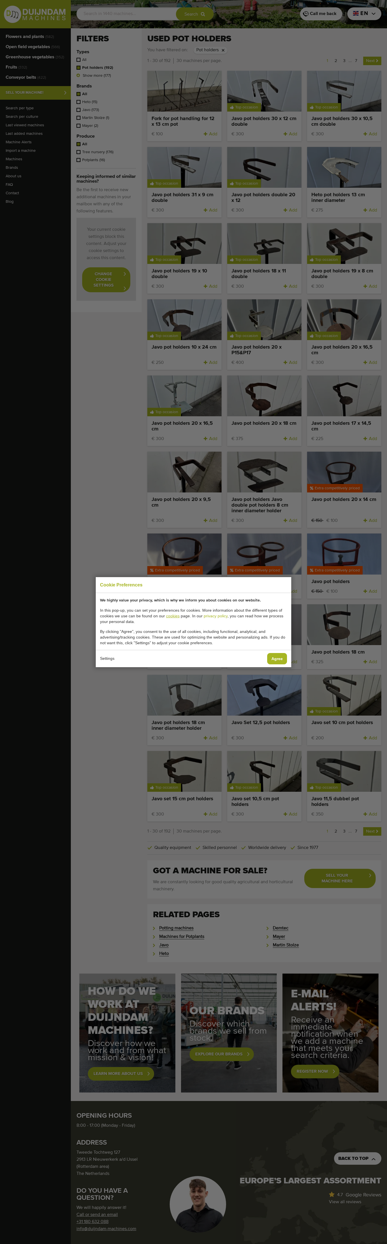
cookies (173, 616)
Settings (107, 658)
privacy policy (215, 616)
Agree (277, 658)
